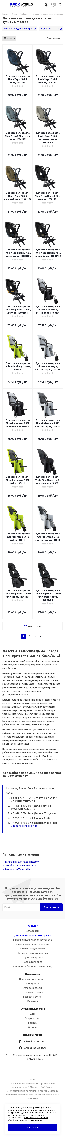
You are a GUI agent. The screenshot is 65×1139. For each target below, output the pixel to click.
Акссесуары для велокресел (19, 28)
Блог (32, 1013)
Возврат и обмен (32, 996)
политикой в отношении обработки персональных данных (28, 1118)
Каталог (33, 925)
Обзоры (32, 1027)
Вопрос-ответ (32, 1018)
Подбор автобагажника (32, 979)
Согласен (32, 1127)
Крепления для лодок (32, 948)
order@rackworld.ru (35, 1047)
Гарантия (32, 1001)
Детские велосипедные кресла (32, 935)
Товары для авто (32, 962)
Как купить (32, 983)
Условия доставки (32, 992)
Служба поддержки (32, 1008)
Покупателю (32, 974)
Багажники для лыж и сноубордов (32, 939)
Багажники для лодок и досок (22, 861)
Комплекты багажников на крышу (32, 966)
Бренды (32, 1022)
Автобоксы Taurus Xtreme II (20, 865)
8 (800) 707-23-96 (34, 1041)
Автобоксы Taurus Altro (18, 869)
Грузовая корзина (33, 957)
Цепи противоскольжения (32, 953)
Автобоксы (32, 931)
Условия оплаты (32, 987)
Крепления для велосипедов (32, 944)
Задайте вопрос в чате (25, 825)
